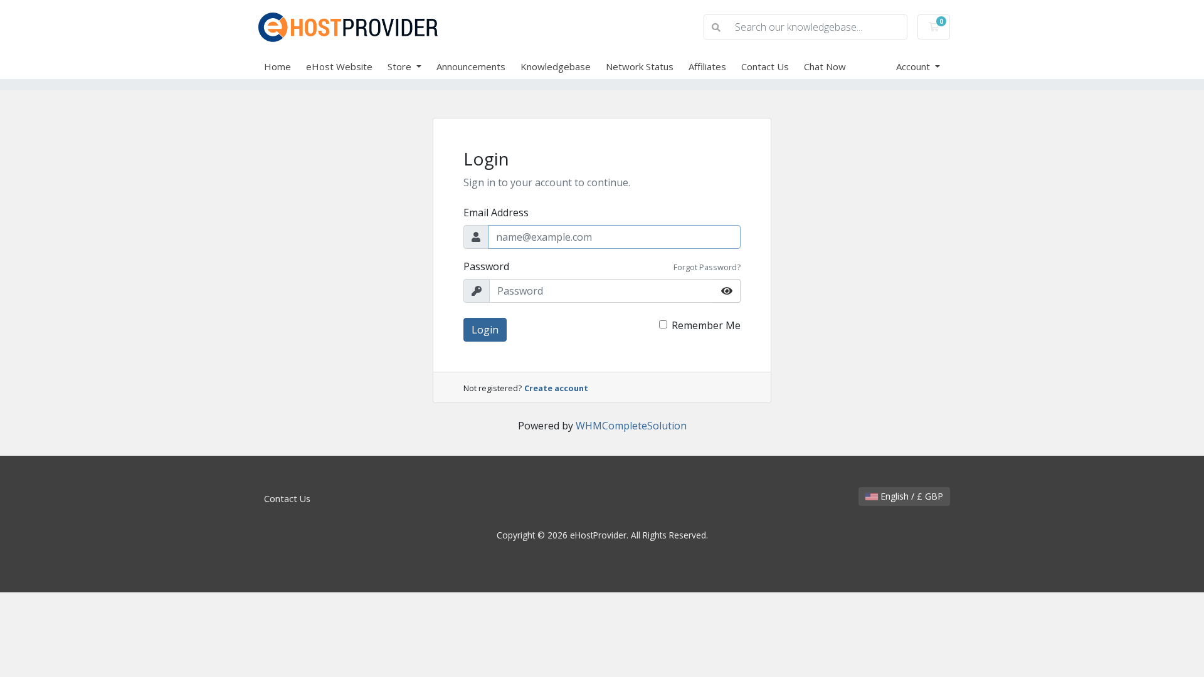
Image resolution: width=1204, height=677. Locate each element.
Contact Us (765, 66)
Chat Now (825, 66)
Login (485, 330)
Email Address (496, 212)
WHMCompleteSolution (631, 426)
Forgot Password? (707, 267)
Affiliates (707, 66)
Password (486, 266)
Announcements (470, 66)
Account (914, 66)
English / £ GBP (910, 496)
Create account (556, 388)
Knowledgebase (555, 66)
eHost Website (339, 66)
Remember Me (706, 325)
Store (401, 66)
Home (277, 66)
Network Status (639, 66)
